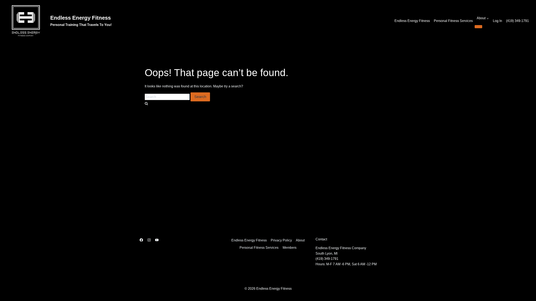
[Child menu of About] (478, 26)
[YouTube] (156, 240)
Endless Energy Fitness (412, 21)
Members (289, 247)
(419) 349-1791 (517, 21)
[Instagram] (149, 240)
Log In (497, 21)
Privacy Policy (281, 240)
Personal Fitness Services (453, 21)
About (300, 240)
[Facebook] (141, 240)
